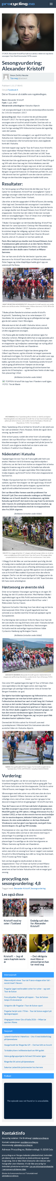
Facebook (12, 90)
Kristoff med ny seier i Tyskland (12, 922)
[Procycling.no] (18, 4)
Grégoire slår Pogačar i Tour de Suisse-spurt (23, 1005)
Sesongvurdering (38, 888)
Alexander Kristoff (22, 888)
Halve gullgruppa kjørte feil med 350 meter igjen (25, 1056)
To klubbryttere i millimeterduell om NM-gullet (24, 1050)
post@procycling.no (29, 1142)
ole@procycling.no (41, 1138)
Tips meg (14, 78)
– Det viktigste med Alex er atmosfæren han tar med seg (39, 960)
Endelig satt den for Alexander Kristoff (39, 923)
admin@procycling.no (23, 1145)
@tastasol (22, 78)
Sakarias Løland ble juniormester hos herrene (23, 1067)
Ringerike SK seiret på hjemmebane (19, 1061)
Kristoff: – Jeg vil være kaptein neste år (14, 959)
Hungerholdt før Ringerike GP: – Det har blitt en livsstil (28, 1045)
